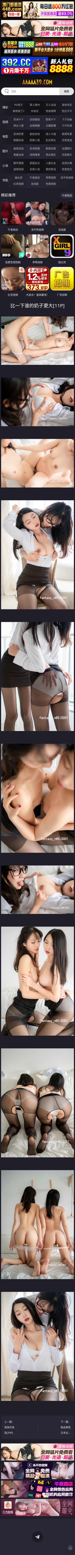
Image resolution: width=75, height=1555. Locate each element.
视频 (5, 122)
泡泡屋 (35, 183)
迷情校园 (18, 169)
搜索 (66, 91)
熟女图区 (51, 154)
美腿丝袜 (18, 154)
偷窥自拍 (18, 148)
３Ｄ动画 (67, 119)
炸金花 (35, 111)
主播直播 (51, 125)
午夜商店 (35, 177)
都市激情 (18, 163)
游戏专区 (67, 104)
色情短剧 (51, 183)
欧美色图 (51, 148)
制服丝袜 (18, 140)
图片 (5, 151)
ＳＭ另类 (67, 125)
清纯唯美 (35, 154)
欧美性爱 (67, 134)
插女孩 (18, 177)
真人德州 (35, 104)
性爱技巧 (67, 169)
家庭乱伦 (35, 163)
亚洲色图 (35, 148)
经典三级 (35, 140)
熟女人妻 (18, 125)
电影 (5, 136)
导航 (5, 180)
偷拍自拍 (35, 134)
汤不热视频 (67, 177)
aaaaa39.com (37, 82)
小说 (5, 166)
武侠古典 (67, 163)
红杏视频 (18, 183)
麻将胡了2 (18, 111)
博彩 (5, 107)
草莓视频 (51, 177)
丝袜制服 (35, 125)
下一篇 (66, 1427)
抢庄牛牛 (67, 111)
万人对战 (51, 104)
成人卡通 (51, 134)
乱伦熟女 (51, 140)
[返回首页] (70, 1547)
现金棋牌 (51, 111)
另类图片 (67, 154)
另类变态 (67, 140)
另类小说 (35, 169)
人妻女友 (51, 163)
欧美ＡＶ (51, 119)
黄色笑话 (51, 169)
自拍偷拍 (35, 119)
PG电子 (18, 104)
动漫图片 (67, 148)
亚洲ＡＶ (18, 119)
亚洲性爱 (18, 134)
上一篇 (9, 1427)
